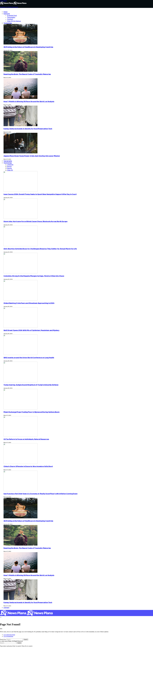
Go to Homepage (8, 636)
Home (6, 12)
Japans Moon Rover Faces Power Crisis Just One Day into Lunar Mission (32, 156)
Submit (19, 643)
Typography (11, 17)
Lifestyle (10, 165)
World (9, 166)
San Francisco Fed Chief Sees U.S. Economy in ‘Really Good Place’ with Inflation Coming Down (40, 494)
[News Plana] (26, 615)
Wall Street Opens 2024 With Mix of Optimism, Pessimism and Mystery (31, 330)
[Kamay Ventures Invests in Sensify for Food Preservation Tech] (20, 645)
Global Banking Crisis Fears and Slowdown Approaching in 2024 (29, 303)
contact (6, 607)
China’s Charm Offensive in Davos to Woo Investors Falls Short (28, 466)
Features (7, 14)
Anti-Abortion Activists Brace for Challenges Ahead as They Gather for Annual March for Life (40, 249)
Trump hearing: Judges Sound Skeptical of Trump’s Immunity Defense (31, 385)
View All (10, 170)
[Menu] (0, 617)
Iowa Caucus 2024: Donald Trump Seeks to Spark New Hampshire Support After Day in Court (40, 194)
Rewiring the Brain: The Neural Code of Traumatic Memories (27, 74)
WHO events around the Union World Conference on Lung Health (29, 358)
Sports (9, 168)
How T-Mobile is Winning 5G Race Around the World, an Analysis (29, 101)
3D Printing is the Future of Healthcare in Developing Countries (28, 47)
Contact (10, 19)
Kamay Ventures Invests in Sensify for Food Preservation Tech (28, 129)
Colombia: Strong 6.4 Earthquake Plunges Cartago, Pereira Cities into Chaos (34, 276)
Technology (8, 23)
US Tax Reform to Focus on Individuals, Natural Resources (26, 439)
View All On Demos (14, 21)
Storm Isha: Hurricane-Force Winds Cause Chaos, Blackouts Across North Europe (35, 221)
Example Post (12, 15)
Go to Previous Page (9, 634)
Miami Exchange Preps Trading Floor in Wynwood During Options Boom (32, 412)
